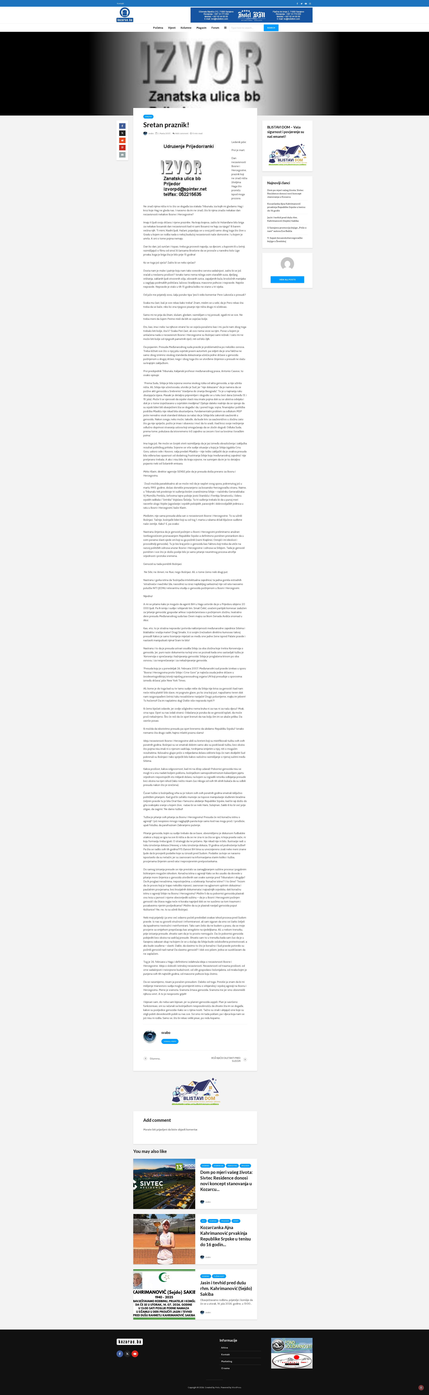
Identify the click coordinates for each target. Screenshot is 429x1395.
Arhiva (224, 1347)
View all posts (170, 1041)
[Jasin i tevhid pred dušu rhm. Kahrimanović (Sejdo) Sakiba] (164, 1294)
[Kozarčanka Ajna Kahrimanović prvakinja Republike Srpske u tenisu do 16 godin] (164, 1238)
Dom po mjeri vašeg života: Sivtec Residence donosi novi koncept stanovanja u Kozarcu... (226, 1180)
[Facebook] (119, 1353)
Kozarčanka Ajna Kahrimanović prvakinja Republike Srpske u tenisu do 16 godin (286, 207)
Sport (235, 1221)
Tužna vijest (219, 1276)
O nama (225, 1368)
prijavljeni (162, 1129)
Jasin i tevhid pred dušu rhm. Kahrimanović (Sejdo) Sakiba (226, 1288)
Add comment (181, 133)
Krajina (148, 117)
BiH (203, 1221)
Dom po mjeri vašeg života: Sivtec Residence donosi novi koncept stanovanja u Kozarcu (285, 193)
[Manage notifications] (421, 1387)
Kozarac (205, 1166)
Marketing (232, 1166)
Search (271, 27)
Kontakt (120, 3)
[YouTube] (135, 1353)
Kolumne (186, 27)
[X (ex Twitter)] (127, 1353)
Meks (217, 1387)
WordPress (236, 1387)
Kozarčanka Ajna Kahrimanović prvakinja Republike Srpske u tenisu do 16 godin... (225, 1236)
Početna (158, 27)
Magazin (201, 27)
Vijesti (172, 27)
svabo (151, 133)
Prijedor (245, 1166)
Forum (215, 27)
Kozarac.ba (218, 1166)
